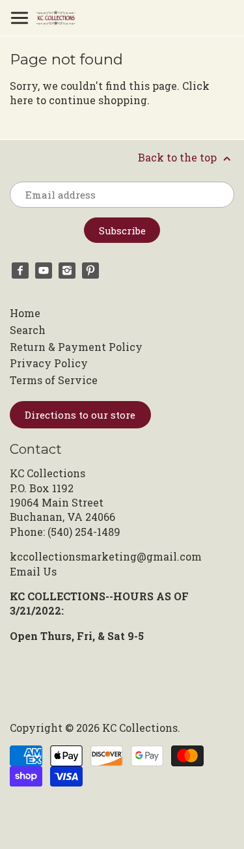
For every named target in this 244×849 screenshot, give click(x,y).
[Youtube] (43, 270)
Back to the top (178, 157)
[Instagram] (67, 270)
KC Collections (140, 727)
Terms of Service (54, 380)
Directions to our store (80, 414)
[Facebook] (20, 270)
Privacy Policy (49, 363)
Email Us (33, 571)
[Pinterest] (90, 270)
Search (28, 330)
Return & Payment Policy (76, 347)
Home (25, 313)
